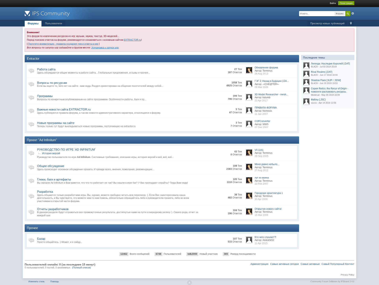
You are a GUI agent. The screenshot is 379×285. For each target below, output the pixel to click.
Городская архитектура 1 (269, 193)
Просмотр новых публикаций (327, 23)
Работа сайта (46, 69)
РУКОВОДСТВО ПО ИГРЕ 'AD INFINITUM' (66, 149)
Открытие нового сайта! (268, 209)
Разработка (45, 191)
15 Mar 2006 (261, 215)
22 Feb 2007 (261, 183)
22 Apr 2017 (261, 100)
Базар (41, 238)
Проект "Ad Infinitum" (42, 140)
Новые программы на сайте (55, 123)
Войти (333, 3)
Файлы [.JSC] (318, 99)
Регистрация (346, 3)
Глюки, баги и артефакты (54, 179)
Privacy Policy (347, 275)
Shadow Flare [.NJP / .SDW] (326, 80)
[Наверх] (189, 282)
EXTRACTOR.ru (132, 40)
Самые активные (310, 264)
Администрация (259, 264)
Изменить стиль (36, 281)
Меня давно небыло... (267, 164)
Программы (45, 96)
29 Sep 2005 (261, 156)
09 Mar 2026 (261, 87)
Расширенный (352, 13)
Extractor (33, 58)
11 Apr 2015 (261, 243)
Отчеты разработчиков (52, 209)
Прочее (32, 228)
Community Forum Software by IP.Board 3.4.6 (332, 281)
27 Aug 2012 (261, 170)
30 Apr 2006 (261, 199)
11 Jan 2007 (261, 114)
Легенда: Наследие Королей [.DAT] (330, 63)
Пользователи (53, 23)
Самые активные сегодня (284, 264)
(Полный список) (81, 267)
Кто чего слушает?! (265, 237)
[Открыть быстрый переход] (351, 23)
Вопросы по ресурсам (52, 82)
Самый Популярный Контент (338, 264)
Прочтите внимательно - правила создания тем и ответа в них (63, 43)
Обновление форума (266, 67)
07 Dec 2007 (261, 127)
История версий (51, 153)
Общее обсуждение (50, 166)
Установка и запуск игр (105, 47)
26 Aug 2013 (261, 73)
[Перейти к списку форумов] (60, 13)
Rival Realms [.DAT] (321, 72)
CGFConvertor (262, 121)
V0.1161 (259, 150)
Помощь (54, 281)
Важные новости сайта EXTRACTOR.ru (64, 109)
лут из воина (262, 177)
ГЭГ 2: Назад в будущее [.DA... (272, 81)
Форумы (33, 23)
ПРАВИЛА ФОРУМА (266, 107)
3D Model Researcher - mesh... (271, 94)
